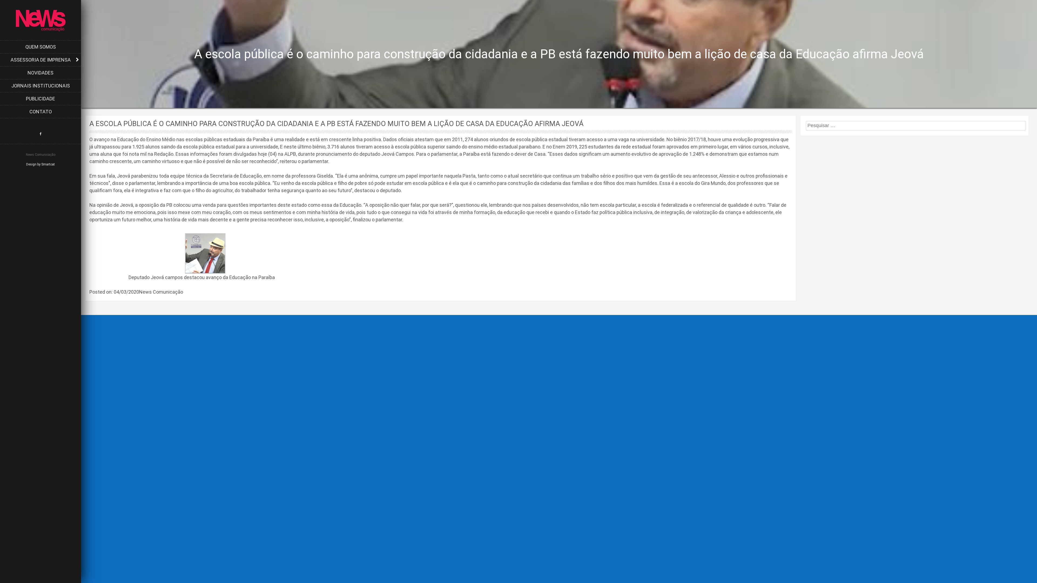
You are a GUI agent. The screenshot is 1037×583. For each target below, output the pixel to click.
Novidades (40, 73)
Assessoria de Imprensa (41, 60)
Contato (40, 111)
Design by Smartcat (40, 164)
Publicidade (40, 98)
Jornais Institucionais (40, 86)
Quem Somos (40, 47)
